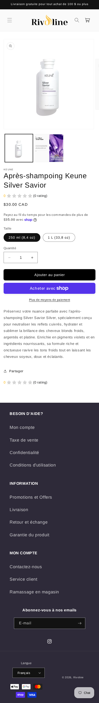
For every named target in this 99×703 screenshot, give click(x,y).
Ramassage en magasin (34, 592)
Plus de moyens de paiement (49, 299)
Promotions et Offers (31, 497)
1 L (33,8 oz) (59, 237)
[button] (9, 20)
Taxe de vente (24, 440)
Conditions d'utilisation (33, 465)
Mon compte (22, 427)
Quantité (10, 248)
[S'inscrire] (79, 623)
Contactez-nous (26, 566)
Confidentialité (24, 452)
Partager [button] (16, 371)
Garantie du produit (29, 534)
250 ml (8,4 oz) (22, 237)
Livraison (19, 509)
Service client (23, 579)
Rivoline (78, 677)
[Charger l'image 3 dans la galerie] (49, 148)
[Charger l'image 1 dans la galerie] (19, 148)
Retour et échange (29, 522)
